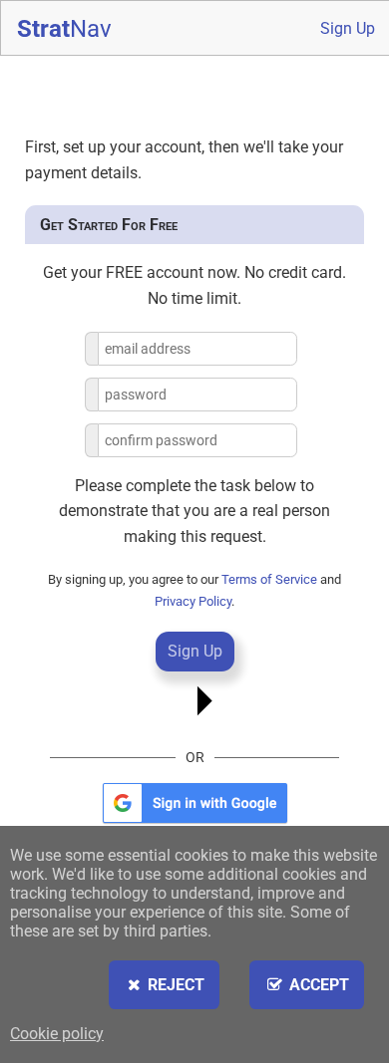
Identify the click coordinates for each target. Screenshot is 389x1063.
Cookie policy (57, 1033)
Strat (64, 29)
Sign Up (347, 28)
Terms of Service (269, 579)
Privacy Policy (193, 601)
